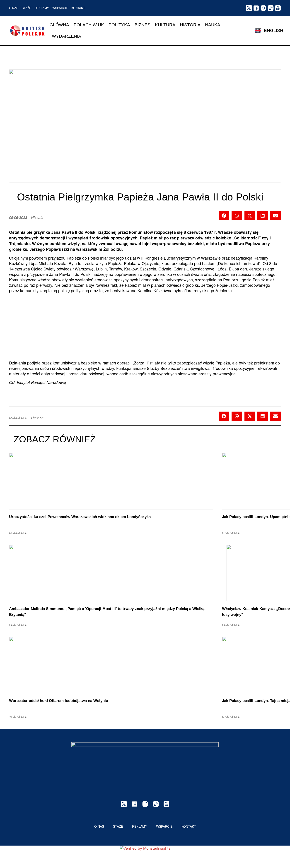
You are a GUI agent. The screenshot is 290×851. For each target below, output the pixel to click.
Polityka (119, 24)
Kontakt (78, 8)
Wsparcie (60, 8)
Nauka (212, 24)
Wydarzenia (66, 36)
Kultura (165, 24)
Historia (190, 24)
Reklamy (42, 8)
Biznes (142, 24)
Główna (59, 24)
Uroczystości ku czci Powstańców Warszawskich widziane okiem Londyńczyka (80, 517)
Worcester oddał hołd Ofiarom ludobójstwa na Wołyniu (58, 701)
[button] (224, 215)
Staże (26, 8)
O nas (13, 8)
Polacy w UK (89, 24)
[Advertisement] (145, 328)
